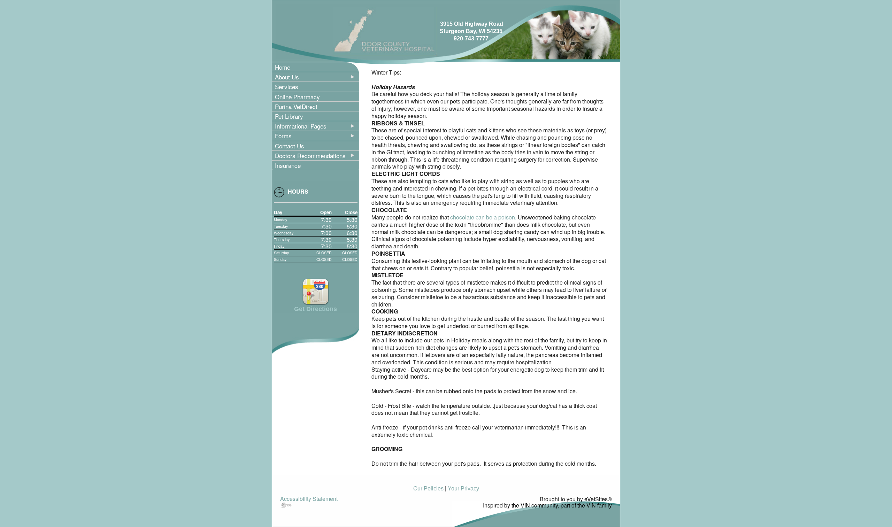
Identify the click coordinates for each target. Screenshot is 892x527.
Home (282, 67)
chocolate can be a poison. (483, 217)
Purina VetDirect (296, 106)
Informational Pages (300, 126)
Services (286, 86)
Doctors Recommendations (310, 155)
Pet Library (289, 116)
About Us (287, 76)
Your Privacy (463, 488)
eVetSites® (598, 499)
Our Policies (428, 488)
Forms (283, 135)
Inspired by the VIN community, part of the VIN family (547, 505)
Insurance (288, 165)
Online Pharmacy (297, 96)
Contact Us (289, 145)
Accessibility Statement (309, 499)
